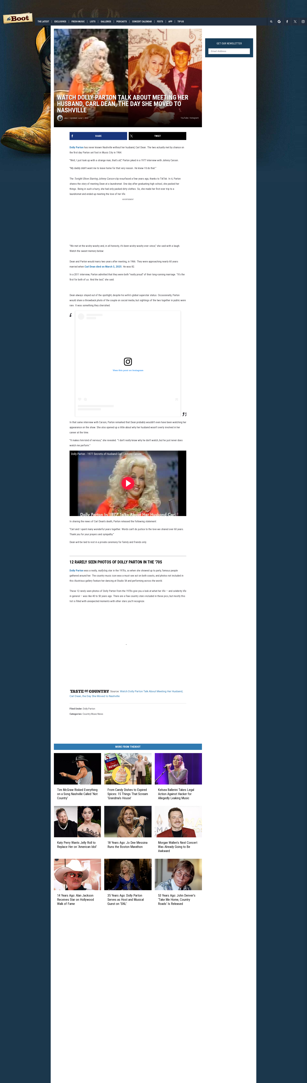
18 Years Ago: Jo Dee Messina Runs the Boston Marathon (127, 845)
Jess (66, 118)
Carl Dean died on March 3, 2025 (103, 266)
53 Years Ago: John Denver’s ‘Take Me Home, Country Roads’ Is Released (176, 900)
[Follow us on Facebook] (287, 22)
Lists (92, 21)
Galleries (106, 21)
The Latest (43, 21)
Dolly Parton (76, 147)
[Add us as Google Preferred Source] (279, 22)
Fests (160, 21)
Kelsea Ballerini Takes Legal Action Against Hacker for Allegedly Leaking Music (176, 794)
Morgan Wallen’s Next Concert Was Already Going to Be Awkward (177, 847)
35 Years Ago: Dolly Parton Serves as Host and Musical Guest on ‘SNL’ (125, 900)
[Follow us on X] (295, 22)
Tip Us (180, 21)
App (170, 21)
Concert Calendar (142, 21)
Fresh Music (78, 21)
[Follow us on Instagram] (303, 22)
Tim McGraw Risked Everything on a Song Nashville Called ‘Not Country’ (77, 794)
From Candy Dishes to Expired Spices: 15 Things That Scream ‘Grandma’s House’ (127, 794)
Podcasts (121, 21)
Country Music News (93, 714)
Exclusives (60, 21)
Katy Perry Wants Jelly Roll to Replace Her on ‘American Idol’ (77, 845)
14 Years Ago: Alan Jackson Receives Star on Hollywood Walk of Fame (75, 900)
